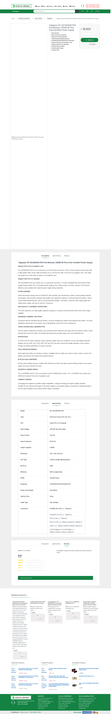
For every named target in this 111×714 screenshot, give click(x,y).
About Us (50, 6)
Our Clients (59, 6)
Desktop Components (24, 18)
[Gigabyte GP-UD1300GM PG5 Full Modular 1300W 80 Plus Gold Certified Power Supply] (29, 192)
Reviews (66, 256)
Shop (44, 6)
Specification (57, 256)
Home (38, 6)
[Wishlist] (87, 11)
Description (45, 256)
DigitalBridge (15, 712)
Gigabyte (49, 18)
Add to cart (90, 40)
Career (66, 6)
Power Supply (38, 18)
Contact (73, 6)
